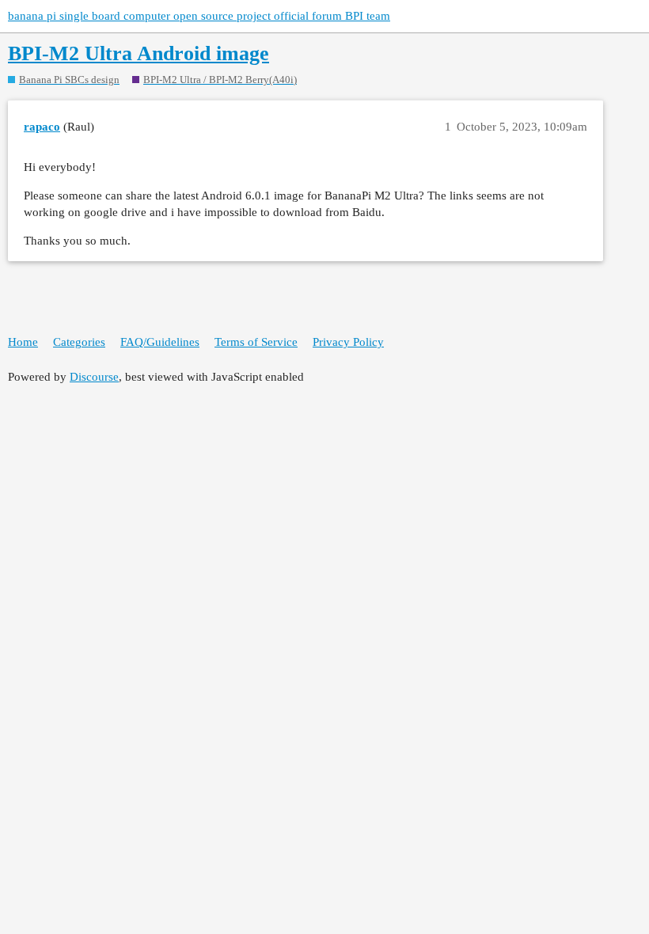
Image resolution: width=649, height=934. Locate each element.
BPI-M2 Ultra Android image (138, 53)
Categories (79, 342)
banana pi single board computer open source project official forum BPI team (199, 15)
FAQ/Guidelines (159, 342)
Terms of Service (256, 342)
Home (23, 342)
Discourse (94, 376)
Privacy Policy (348, 342)
